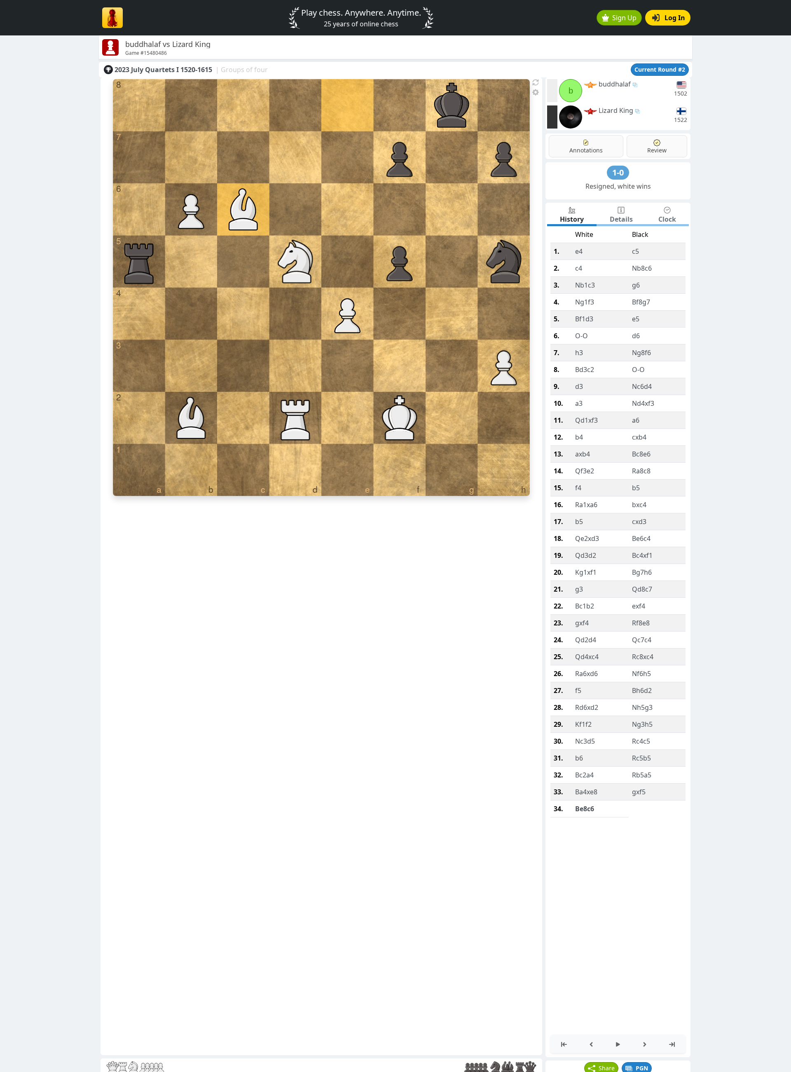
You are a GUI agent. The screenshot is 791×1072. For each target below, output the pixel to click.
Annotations (586, 150)
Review (657, 150)
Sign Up (624, 17)
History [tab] (572, 219)
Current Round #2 (659, 69)
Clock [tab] (667, 219)
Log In (675, 17)
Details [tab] (621, 219)
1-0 (618, 172)
